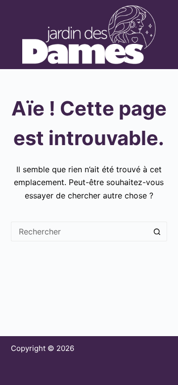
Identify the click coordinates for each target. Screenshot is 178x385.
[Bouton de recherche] (157, 231)
